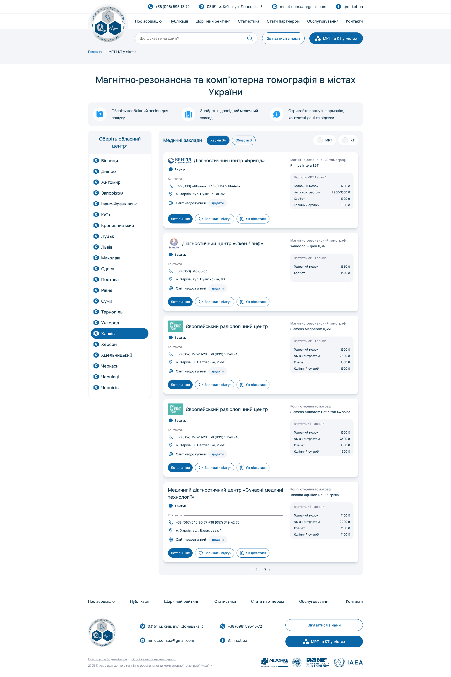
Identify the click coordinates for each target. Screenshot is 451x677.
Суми (106, 301)
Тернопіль (112, 312)
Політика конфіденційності (107, 659)
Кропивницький (117, 225)
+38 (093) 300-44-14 (224, 186)
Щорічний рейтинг (212, 21)
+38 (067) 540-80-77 (191, 522)
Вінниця (109, 160)
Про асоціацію (148, 21)
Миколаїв (111, 258)
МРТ (328, 140)
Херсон (109, 344)
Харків (108, 333)
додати (218, 203)
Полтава (110, 279)
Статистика (248, 21)
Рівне (107, 290)
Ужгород (110, 322)
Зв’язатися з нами (283, 38)
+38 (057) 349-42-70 (224, 522)
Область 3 (244, 140)
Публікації (178, 21)
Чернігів (110, 387)
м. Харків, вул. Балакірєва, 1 (199, 530)
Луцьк (107, 236)
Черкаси (110, 366)
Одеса (107, 268)
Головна (95, 51)
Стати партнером (283, 21)
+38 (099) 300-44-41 (192, 186)
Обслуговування (322, 21)
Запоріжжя (112, 193)
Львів (107, 247)
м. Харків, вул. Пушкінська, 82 (200, 194)
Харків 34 (218, 140)
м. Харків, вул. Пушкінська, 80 (200, 279)
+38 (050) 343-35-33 (191, 271)
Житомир (111, 182)
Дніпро (108, 171)
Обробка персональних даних (154, 659)
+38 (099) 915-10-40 (224, 354)
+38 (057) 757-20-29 (191, 354)
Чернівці (110, 377)
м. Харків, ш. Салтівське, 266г (200, 362)
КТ (352, 140)
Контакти (354, 21)
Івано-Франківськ (119, 204)
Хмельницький (116, 355)
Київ (105, 214)
